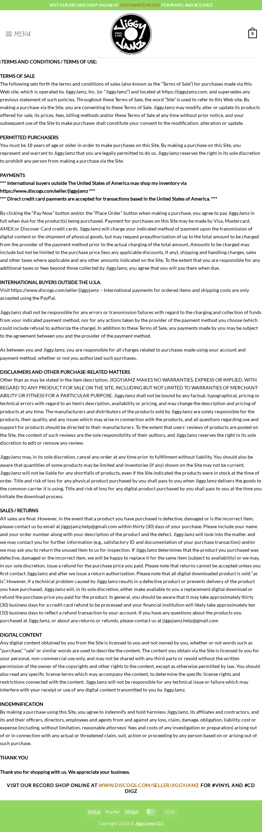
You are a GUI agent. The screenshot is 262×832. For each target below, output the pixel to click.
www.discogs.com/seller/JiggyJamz (150, 785)
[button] (17, 34)
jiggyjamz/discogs (140, 5)
